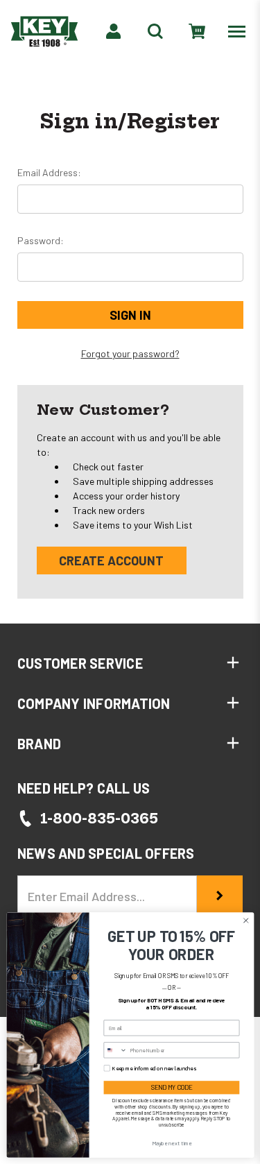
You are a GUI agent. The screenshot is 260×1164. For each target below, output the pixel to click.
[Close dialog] (245, 920)
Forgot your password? (130, 353)
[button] (130, 663)
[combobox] (115, 1050)
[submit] (220, 896)
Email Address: (49, 172)
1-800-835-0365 (99, 818)
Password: (40, 240)
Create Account (111, 560)
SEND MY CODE (170, 1087)
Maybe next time (171, 1143)
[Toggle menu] (239, 31)
